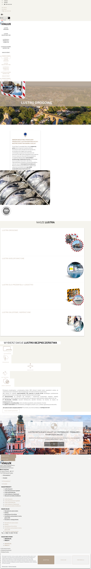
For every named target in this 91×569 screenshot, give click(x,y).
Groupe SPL (8, 538)
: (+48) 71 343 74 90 (8, 4)
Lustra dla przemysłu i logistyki (12, 490)
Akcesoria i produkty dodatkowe (13, 495)
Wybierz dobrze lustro (6, 57)
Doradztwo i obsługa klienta (11, 519)
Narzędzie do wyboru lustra (11, 511)
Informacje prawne (5, 548)
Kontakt (6, 2)
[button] (6, 20)
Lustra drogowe (10, 230)
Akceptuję (46, 560)
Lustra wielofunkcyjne (10, 492)
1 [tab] (41, 120)
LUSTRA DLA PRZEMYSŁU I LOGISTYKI (6, 41)
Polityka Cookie (5, 566)
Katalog (5, 7)
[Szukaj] (9, 18)
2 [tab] (43, 120)
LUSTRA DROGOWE (6, 28)
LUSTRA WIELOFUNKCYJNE (6, 34)
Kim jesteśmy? (6, 52)
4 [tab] (46, 120)
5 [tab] (48, 120)
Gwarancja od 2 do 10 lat (11, 514)
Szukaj (1, 17)
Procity (7, 540)
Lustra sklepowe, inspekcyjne (12, 494)
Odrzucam (63, 560)
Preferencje (80, 560)
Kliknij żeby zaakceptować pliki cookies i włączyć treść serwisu (54, 444)
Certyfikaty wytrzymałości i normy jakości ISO (13, 517)
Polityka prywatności (12, 566)
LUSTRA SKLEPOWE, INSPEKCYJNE (6, 47)
